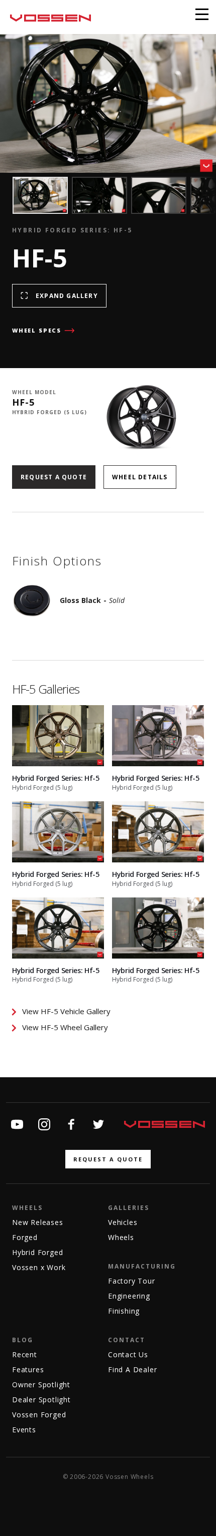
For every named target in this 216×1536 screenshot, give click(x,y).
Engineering (129, 1296)
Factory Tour (131, 1281)
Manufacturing (142, 1266)
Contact (126, 1340)
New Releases (37, 1222)
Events (24, 1429)
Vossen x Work (38, 1267)
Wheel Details (140, 477)
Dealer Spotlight (41, 1399)
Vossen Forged (39, 1414)
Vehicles (122, 1222)
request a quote (108, 1159)
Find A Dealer (132, 1369)
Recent (24, 1354)
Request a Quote (54, 477)
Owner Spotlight (41, 1384)
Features (28, 1369)
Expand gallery (67, 295)
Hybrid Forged (37, 1252)
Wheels (27, 1207)
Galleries (128, 1207)
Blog (22, 1340)
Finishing (124, 1311)
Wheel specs (36, 330)
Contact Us (128, 1354)
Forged (25, 1237)
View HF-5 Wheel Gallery (65, 1027)
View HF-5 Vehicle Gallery (66, 1011)
